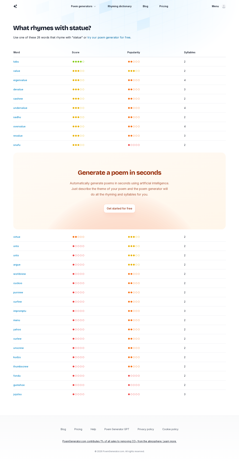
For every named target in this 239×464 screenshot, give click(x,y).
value (16, 70)
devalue (18, 89)
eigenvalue (20, 80)
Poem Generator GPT (116, 429)
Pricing (163, 6)
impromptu (19, 310)
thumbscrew (20, 366)
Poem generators (81, 6)
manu (16, 320)
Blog (145, 6)
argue (16, 264)
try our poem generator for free (108, 37)
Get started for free (119, 208)
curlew (17, 338)
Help (93, 429)
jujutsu (17, 394)
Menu (215, 6)
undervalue (20, 107)
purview (18, 292)
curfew (17, 301)
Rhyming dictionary (120, 6)
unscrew (18, 347)
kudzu (17, 357)
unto (16, 255)
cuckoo (17, 283)
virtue (16, 236)
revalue (18, 135)
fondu (17, 375)
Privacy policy (146, 429)
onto (16, 246)
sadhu (17, 117)
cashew (18, 98)
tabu (16, 61)
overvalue (19, 126)
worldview (19, 273)
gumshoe (19, 384)
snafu (16, 144)
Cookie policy (170, 429)
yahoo (17, 329)
